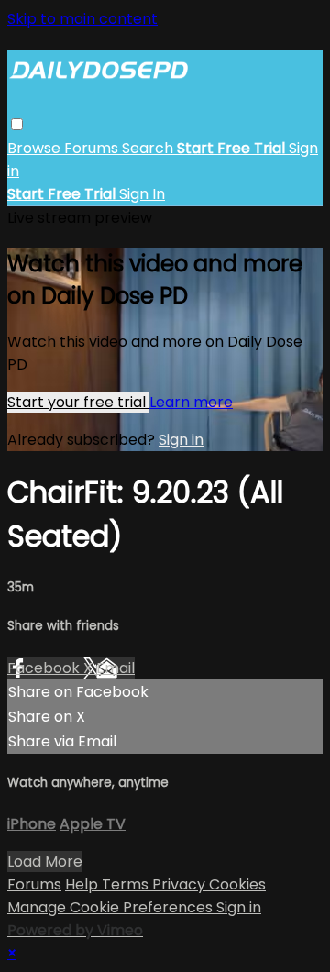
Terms (127, 884)
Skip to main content (82, 18)
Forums (93, 148)
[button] (17, 124)
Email (115, 668)
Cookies (237, 884)
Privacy (180, 884)
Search (149, 148)
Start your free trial (78, 402)
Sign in (181, 439)
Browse (35, 148)
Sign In (142, 193)
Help (83, 884)
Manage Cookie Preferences (111, 907)
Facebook (45, 668)
